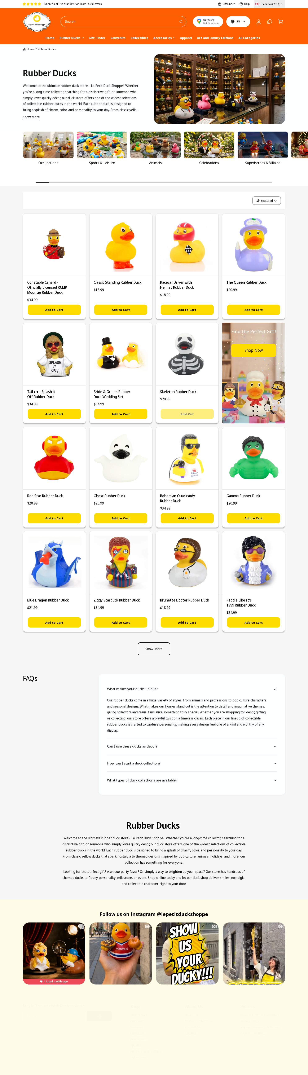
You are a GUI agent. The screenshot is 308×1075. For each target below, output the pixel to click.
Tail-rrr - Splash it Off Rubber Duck (41, 394)
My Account (138, 1057)
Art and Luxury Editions (146, 1051)
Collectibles (138, 1033)
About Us (191, 1015)
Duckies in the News (199, 1021)
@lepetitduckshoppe (182, 914)
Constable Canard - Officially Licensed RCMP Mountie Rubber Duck (47, 287)
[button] (280, 21)
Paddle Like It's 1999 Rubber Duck (241, 603)
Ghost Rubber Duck (109, 495)
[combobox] (123, 21)
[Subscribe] (99, 1016)
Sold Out (187, 414)
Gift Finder (229, 4)
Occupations (48, 162)
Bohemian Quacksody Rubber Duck (177, 498)
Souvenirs (137, 1027)
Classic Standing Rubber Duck (117, 282)
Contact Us (193, 1027)
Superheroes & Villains (262, 162)
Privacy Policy (249, 1021)
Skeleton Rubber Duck (178, 391)
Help (247, 4)
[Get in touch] (269, 21)
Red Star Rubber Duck (45, 495)
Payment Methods (253, 1033)
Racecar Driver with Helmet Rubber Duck (177, 285)
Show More (31, 117)
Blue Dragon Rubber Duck (48, 600)
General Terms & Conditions (259, 1015)
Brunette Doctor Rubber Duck (184, 600)
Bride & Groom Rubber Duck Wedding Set (112, 394)
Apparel (135, 1045)
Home (30, 49)
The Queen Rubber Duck (246, 282)
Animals (155, 162)
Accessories (162, 38)
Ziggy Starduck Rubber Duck (117, 600)
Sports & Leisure (102, 162)
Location (191, 1033)
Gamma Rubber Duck (243, 495)
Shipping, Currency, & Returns (260, 1027)
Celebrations (209, 162)
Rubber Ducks (70, 38)
